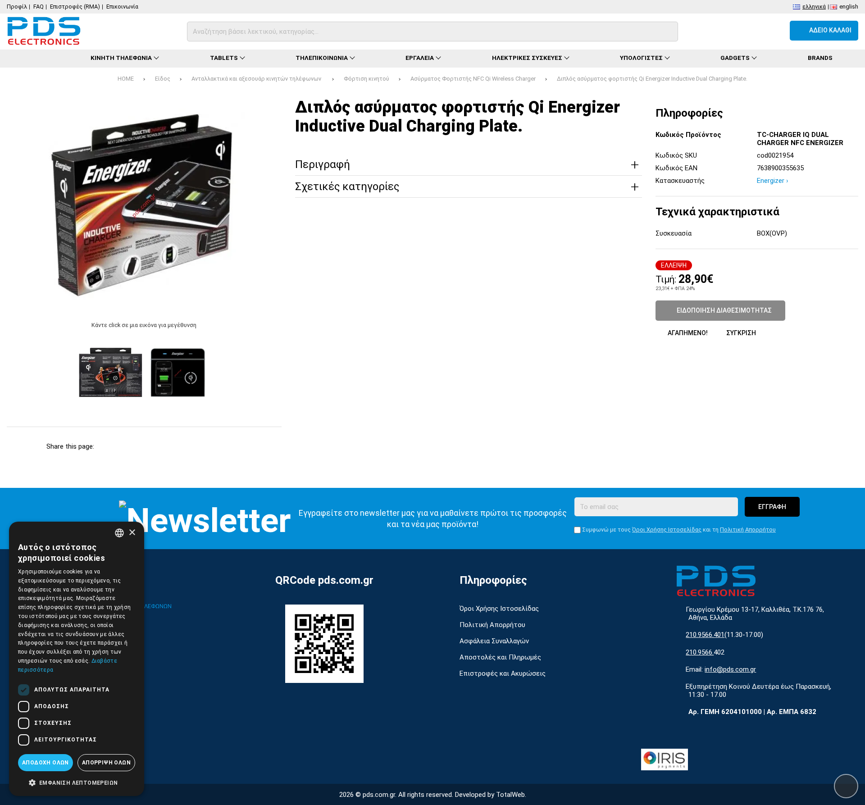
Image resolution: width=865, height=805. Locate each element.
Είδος (162, 78)
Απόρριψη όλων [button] (106, 763)
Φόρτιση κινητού (366, 78)
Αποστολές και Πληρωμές (500, 657)
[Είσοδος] (774, 30)
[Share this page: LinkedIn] (183, 446)
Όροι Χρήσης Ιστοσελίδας (666, 529)
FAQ (38, 6)
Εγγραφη (772, 506)
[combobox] (119, 532)
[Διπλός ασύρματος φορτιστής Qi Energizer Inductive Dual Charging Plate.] (144, 206)
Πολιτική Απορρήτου (748, 529)
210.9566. (700, 652)
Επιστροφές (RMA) (75, 6)
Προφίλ (17, 6)
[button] (76, 782)
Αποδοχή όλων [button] (45, 763)
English (848, 6)
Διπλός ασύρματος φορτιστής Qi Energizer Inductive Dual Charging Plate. (652, 78)
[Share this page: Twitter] (134, 446)
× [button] (131, 532)
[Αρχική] (36, 59)
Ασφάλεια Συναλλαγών (494, 641)
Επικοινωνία (122, 6)
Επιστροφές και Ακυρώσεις (503, 673)
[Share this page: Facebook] (110, 446)
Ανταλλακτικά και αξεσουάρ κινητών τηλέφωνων (257, 78)
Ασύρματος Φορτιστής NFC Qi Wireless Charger (473, 78)
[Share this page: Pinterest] (159, 446)
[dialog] (76, 659)
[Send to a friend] (232, 446)
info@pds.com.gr (730, 669)
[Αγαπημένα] (750, 30)
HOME (126, 78)
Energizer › (772, 181)
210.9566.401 (705, 635)
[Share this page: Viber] (208, 446)
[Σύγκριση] (725, 30)
